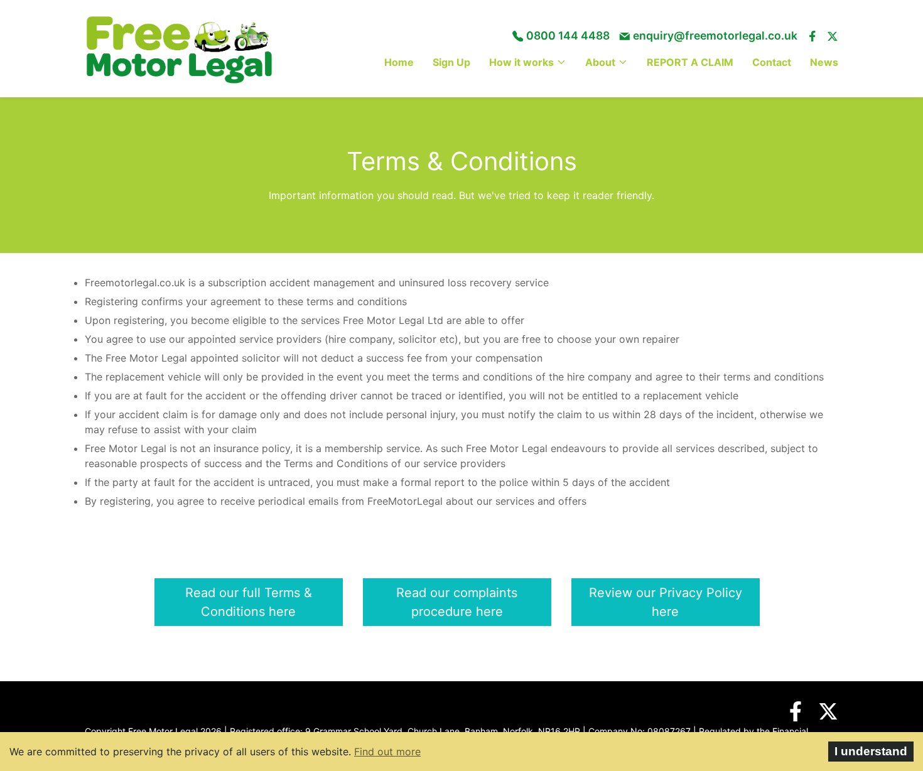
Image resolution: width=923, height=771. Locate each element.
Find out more (387, 751)
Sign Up (451, 62)
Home (399, 62)
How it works (521, 62)
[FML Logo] (179, 48)
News (824, 62)
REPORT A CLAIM (690, 62)
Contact (771, 62)
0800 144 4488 (568, 35)
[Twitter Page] (822, 711)
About (600, 62)
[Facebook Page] (789, 711)
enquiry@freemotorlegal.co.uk (715, 35)
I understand (870, 751)
